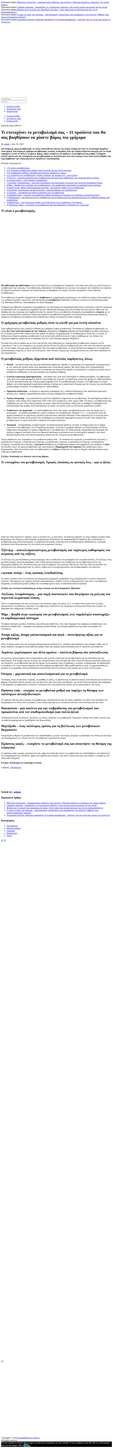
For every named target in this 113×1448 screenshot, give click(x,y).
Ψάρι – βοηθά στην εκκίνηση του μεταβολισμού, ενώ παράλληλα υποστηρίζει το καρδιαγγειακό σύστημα (54, 185)
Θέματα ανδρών (14, 828)
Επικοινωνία (12, 111)
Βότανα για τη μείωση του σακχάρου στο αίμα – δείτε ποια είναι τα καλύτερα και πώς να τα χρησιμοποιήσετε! (55, 808)
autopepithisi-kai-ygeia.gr (29, 1438)
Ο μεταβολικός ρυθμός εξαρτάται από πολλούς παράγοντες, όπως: (36, 173)
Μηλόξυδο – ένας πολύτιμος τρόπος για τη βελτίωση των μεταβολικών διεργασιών (44, 202)
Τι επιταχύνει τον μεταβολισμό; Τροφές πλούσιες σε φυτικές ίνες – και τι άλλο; (42, 175)
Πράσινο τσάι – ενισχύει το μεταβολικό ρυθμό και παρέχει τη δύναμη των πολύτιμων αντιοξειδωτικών (53, 195)
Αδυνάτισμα (15, 767)
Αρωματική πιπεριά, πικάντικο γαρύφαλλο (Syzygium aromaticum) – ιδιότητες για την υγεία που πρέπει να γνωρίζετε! (58, 815)
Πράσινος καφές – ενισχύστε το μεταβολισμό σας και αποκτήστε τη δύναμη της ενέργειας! (48, 205)
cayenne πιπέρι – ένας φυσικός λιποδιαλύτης (27, 180)
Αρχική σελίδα (13, 106)
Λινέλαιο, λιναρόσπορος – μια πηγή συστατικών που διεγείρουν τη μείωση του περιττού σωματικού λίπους (54, 183)
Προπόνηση (12, 833)
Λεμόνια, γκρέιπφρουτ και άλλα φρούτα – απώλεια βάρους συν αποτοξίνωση (42, 190)
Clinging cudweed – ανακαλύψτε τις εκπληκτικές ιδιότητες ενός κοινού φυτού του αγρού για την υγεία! (62, 7)
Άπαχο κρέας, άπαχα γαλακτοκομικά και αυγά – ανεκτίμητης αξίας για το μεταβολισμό (45, 187)
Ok (26, 1445)
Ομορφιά (11, 831)
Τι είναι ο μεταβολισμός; (18, 168)
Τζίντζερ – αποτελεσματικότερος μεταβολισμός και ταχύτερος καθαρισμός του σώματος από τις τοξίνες (53, 178)
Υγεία (9, 836)
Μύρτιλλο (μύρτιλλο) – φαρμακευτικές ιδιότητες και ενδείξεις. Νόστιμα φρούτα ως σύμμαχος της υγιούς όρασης (56, 803)
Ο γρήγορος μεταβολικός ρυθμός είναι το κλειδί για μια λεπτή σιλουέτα (39, 170)
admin (7, 144)
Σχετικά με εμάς (14, 109)
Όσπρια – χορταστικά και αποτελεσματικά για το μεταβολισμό (35, 192)
